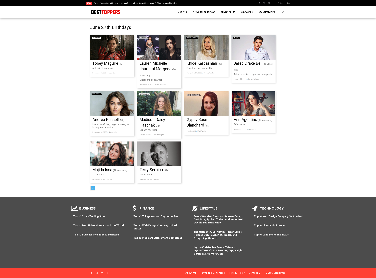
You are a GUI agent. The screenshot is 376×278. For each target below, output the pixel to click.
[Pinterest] (102, 273)
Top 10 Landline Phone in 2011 (271, 235)
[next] (200, 3)
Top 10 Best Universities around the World (98, 225)
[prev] (195, 3)
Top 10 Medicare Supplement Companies (158, 238)
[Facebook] (259, 3)
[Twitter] (269, 3)
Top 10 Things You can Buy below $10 (156, 216)
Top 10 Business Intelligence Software (96, 235)
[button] (283, 12)
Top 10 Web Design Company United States (155, 227)
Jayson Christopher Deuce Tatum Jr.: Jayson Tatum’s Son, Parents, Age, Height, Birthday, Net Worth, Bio (218, 250)
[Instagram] (264, 3)
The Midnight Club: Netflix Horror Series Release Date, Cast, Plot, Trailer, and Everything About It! (218, 235)
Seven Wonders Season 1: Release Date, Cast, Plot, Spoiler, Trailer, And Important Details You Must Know (218, 219)
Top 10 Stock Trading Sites (89, 216)
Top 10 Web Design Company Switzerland (278, 216)
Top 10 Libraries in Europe (269, 225)
